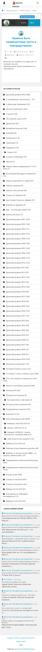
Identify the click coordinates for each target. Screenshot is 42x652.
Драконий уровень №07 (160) (18, 248)
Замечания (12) (12, 143)
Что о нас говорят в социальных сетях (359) (20, 379)
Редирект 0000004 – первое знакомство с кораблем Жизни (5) (18, 433)
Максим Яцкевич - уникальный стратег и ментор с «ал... (21, 539)
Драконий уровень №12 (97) (17, 272)
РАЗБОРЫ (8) (11, 133)
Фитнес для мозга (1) (14, 215)
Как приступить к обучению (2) (19, 400)
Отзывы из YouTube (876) (16, 479)
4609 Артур (13, 23)
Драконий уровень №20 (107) (18, 311)
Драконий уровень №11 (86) (17, 268)
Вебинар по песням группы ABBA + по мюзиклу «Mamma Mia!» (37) (19, 454)
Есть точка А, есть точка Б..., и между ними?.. (17, 608)
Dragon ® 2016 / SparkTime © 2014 (21, 638)
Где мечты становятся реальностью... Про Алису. (19, 595)
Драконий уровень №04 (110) (18, 234)
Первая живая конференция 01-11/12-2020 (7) (20, 167)
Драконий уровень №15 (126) (18, 287)
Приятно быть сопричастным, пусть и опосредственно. (21, 42)
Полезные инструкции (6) (16, 395)
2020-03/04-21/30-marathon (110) (20, 439)
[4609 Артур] (21, 33)
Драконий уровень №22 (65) (17, 321)
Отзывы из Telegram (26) (16, 195)
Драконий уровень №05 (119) (18, 239)
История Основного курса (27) (18, 369)
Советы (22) (12, 152)
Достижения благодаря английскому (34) (19, 175)
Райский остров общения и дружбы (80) (22, 448)
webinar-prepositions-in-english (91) (20, 181)
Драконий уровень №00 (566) (18, 95)
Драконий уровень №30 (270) (18, 359)
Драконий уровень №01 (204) (18, 219)
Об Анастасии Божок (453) (17, 109)
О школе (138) (11, 114)
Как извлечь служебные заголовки (14, 582)
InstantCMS (21, 649)
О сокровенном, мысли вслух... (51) (20, 99)
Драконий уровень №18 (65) (17, 301)
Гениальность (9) (13, 138)
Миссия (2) (10, 162)
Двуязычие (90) (12, 124)
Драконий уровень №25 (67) (17, 335)
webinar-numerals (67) (14, 186)
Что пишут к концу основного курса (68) (22, 374)
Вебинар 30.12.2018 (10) (15, 443)
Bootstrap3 (30, 649)
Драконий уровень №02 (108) (18, 224)
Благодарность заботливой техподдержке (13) (15, 495)
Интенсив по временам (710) (17, 364)
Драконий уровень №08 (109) (18, 253)
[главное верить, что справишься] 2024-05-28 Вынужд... (18, 622)
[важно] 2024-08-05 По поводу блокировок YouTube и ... (21, 516)
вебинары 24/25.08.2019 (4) (18, 423)
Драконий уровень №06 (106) (18, 243)
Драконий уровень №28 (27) (17, 350)
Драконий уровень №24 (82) (17, 330)
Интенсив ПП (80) (13, 390)
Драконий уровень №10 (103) (18, 263)
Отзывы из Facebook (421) (16, 484)
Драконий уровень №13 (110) (18, 277)
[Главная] (2, 11)
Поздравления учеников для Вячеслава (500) (20, 461)
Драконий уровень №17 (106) (18, 296)
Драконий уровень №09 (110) (18, 258)
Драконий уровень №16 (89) (17, 292)
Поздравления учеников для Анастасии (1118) (20, 468)
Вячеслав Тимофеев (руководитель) (18, 513)
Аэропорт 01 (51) (12, 414)
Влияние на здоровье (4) (16, 205)
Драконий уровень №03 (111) (18, 229)
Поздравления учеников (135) (18, 409)
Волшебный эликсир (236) (16, 128)
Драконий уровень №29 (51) (17, 354)
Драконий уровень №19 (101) (18, 306)
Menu (32, 23)
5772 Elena (8, 579)
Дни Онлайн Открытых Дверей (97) (20, 200)
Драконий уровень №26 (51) (17, 340)
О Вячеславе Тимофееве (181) (18, 104)
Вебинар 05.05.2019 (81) (16, 489)
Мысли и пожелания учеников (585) (20, 386)
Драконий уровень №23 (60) (17, 325)
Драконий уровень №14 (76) (17, 282)
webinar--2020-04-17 (26, 55)
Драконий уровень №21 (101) (17, 316)
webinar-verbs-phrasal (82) (16, 190)
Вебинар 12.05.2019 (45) (16, 501)
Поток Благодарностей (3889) (18, 419)
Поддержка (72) (12, 148)
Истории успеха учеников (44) (18, 404)
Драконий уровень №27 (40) (17, 345)
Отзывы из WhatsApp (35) (16, 157)
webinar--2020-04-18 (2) (16, 428)
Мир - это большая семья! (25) (18, 210)
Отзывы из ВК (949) (14, 475)
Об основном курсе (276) (16, 119)
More (34, 11)
